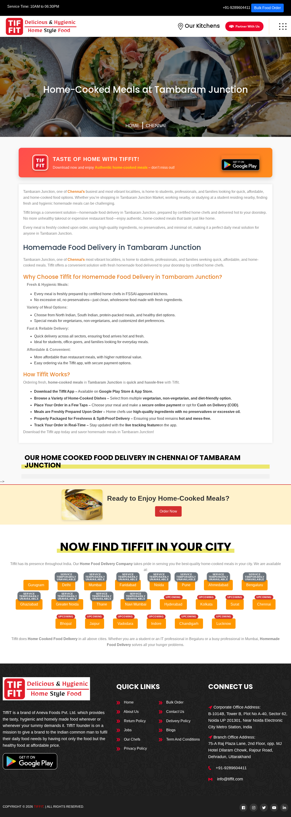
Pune (186, 585)
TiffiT (38, 806)
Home (132, 125)
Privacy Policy (135, 748)
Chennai (156, 125)
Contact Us (174, 712)
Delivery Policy (178, 721)
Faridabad (128, 585)
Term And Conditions (182, 739)
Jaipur (95, 624)
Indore (156, 624)
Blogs (170, 730)
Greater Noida (67, 604)
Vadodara (125, 624)
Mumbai (95, 585)
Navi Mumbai (135, 604)
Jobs (127, 730)
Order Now (168, 511)
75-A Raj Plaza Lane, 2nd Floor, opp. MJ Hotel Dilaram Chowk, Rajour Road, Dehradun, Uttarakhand (245, 750)
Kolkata (206, 604)
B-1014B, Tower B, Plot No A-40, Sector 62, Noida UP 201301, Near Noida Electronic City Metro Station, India (247, 720)
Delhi (66, 585)
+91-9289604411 (236, 8)
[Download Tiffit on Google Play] (241, 162)
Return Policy (134, 721)
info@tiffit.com (230, 779)
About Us (131, 712)
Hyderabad (173, 604)
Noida (159, 585)
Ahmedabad (218, 585)
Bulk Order (174, 702)
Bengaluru (254, 585)
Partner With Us (248, 26)
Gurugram (36, 585)
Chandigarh (188, 624)
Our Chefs (131, 739)
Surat (235, 604)
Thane (102, 604)
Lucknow (223, 624)
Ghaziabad (29, 604)
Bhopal (66, 624)
